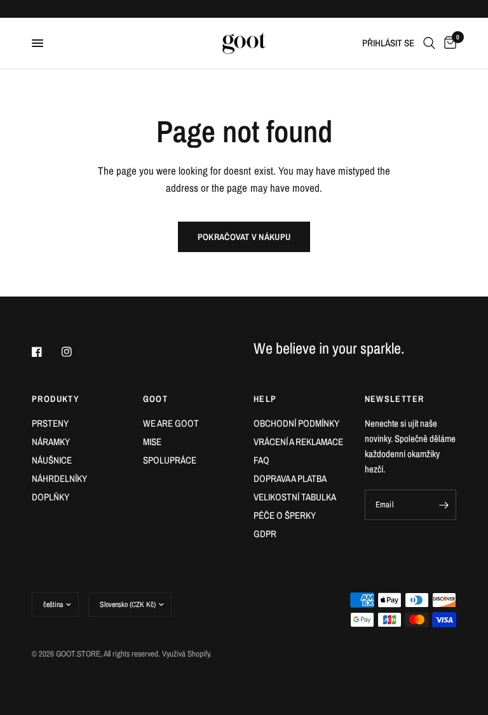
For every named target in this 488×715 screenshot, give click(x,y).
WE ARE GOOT (171, 423)
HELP (265, 398)
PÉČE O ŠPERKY (285, 515)
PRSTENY (50, 423)
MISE (152, 441)
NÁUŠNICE (52, 460)
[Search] (429, 43)
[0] (448, 43)
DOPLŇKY (50, 497)
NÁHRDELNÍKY (59, 478)
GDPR (265, 533)
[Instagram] (76, 352)
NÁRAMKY (51, 441)
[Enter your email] (443, 505)
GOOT (155, 398)
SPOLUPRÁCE (169, 460)
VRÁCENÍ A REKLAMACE (298, 441)
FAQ (261, 460)
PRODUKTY (55, 398)
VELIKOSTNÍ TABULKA (295, 497)
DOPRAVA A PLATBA (290, 478)
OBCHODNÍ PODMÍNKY (296, 423)
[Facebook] (46, 352)
